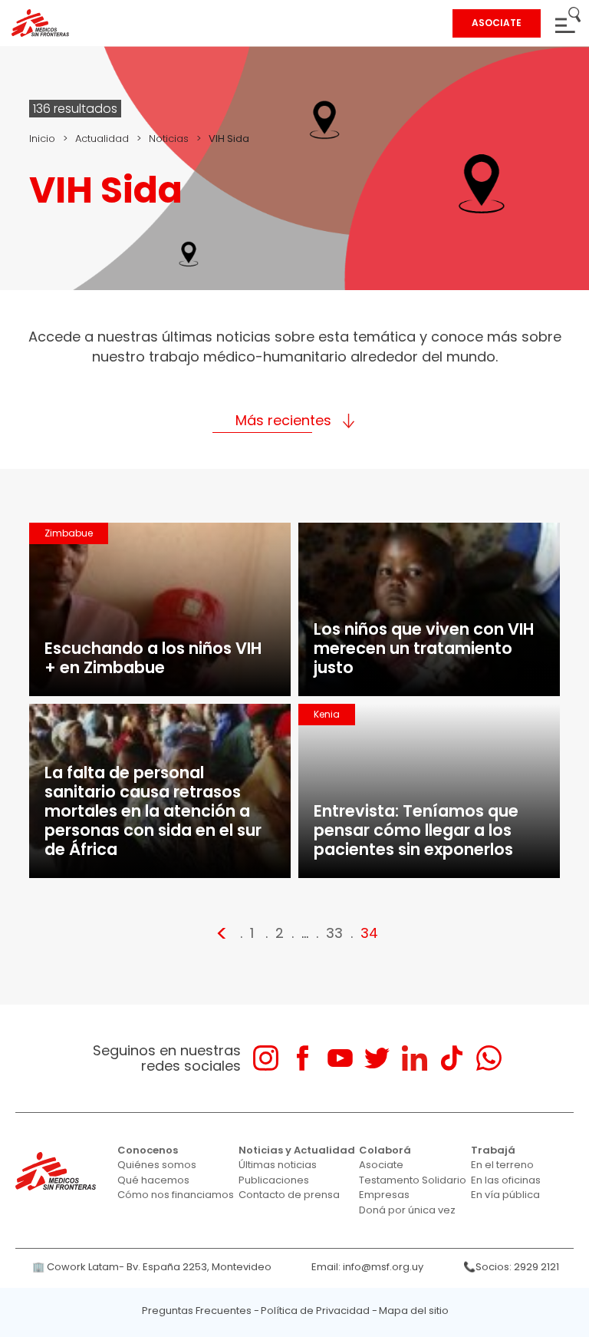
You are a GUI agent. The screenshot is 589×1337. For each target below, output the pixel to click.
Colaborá (385, 1150)
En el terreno (502, 1164)
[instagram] (265, 1058)
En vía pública (505, 1194)
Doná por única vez (407, 1210)
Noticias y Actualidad (297, 1150)
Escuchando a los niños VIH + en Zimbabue (153, 657)
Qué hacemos (153, 1180)
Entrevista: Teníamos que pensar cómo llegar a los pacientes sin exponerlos (416, 830)
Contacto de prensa (289, 1194)
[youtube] (340, 1058)
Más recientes (283, 420)
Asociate (381, 1164)
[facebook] (302, 1058)
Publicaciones (274, 1180)
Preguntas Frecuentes (197, 1310)
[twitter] (377, 1058)
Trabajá (493, 1150)
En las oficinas (506, 1180)
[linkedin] (414, 1058)
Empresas (384, 1194)
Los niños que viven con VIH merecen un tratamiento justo (424, 648)
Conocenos (147, 1150)
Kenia (327, 714)
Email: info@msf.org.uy (367, 1266)
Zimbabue (68, 533)
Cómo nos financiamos (175, 1194)
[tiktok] (451, 1058)
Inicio (42, 138)
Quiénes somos (156, 1164)
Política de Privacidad (315, 1310)
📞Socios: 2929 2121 (511, 1266)
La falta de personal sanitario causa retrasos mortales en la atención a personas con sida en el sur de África (153, 810)
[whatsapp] (489, 1058)
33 (334, 933)
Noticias (169, 138)
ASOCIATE (497, 22)
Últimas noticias (278, 1164)
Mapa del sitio (414, 1310)
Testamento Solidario (412, 1180)
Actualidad (102, 138)
